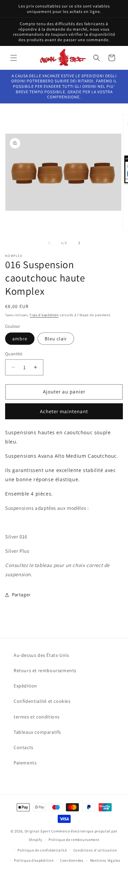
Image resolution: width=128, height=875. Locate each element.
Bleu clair (56, 339)
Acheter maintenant (64, 411)
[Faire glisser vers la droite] (79, 243)
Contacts (23, 747)
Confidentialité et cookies (42, 701)
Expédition (25, 686)
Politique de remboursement (73, 839)
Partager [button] (21, 595)
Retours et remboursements (45, 670)
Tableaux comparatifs (37, 732)
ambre (19, 339)
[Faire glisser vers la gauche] (49, 243)
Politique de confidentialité (42, 850)
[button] (13, 57)
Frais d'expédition (44, 315)
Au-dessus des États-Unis (41, 655)
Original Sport (38, 831)
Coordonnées (72, 860)
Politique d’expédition (34, 860)
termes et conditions (37, 717)
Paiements (25, 763)
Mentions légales (105, 860)
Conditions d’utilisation (95, 850)
